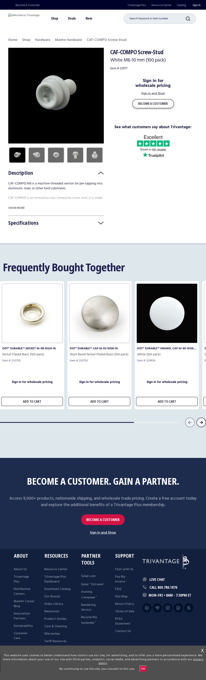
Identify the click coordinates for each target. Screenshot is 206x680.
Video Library (53, 604)
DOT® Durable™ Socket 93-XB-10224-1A (29, 348)
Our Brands (52, 596)
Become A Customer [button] (153, 103)
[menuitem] (136, 5)
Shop (26, 40)
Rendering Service (88, 607)
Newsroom (52, 611)
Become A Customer (27, 5)
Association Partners (22, 616)
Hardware (42, 40)
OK (143, 668)
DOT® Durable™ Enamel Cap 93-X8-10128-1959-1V (166, 348)
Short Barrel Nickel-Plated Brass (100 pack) (99, 354)
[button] (191, 19)
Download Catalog (57, 589)
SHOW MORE (16, 208)
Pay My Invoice (120, 579)
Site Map (121, 596)
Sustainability (23, 626)
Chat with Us (124, 569)
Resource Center (161, 5)
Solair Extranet (92, 584)
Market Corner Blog (24, 604)
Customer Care (21, 636)
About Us (20, 569)
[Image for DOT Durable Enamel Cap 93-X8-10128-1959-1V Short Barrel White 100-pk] (167, 342)
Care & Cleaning (55, 626)
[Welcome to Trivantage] (23, 17)
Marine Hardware (68, 40)
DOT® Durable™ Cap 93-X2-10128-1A (94, 348)
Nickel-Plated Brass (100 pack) (23, 354)
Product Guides (55, 619)
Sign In (197, 5)
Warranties (52, 633)
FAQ (118, 589)
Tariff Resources (55, 641)
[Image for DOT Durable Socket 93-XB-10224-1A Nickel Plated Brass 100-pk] (32, 342)
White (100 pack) (149, 354)
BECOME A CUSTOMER (103, 519)
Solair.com (88, 576)
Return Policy (124, 604)
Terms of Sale (124, 611)
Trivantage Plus (137, 5)
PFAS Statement (122, 621)
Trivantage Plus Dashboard (55, 579)
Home (13, 40)
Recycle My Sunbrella (89, 620)
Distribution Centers (22, 591)
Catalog (181, 5)
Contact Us (123, 631)
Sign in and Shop (153, 93)
